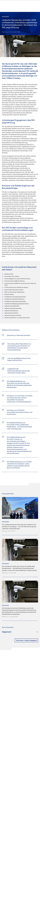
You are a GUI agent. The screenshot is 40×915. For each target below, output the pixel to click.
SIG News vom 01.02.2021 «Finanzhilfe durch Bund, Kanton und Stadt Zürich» (19, 412)
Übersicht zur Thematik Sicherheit (18, 335)
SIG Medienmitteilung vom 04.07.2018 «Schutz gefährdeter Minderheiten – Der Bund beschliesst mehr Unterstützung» (19, 426)
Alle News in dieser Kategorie (26, 640)
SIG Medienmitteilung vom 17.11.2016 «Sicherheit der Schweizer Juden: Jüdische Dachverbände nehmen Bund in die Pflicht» (19, 465)
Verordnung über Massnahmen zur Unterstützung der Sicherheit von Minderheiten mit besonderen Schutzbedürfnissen (19, 347)
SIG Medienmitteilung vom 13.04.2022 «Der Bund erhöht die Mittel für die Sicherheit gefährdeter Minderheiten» (19, 384)
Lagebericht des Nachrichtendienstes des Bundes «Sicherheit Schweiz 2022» (18, 371)
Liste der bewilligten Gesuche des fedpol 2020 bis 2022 (18, 359)
